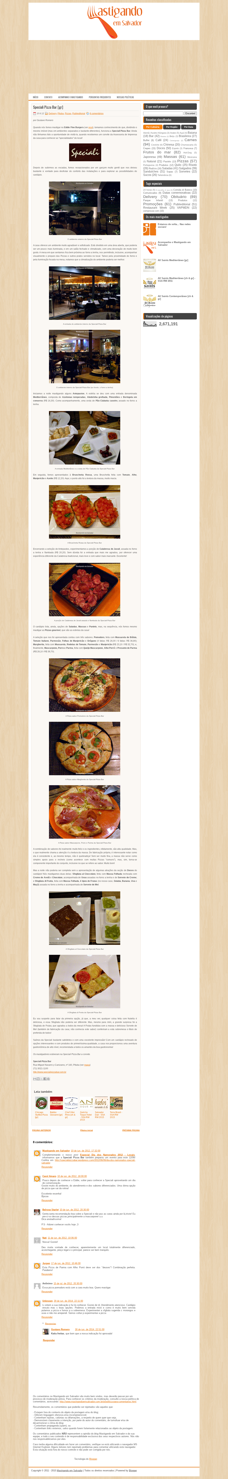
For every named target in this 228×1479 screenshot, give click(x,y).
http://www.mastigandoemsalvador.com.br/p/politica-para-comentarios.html (98, 1401)
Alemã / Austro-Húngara (154, 133)
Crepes (147, 148)
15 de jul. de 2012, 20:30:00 (68, 1283)
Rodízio (153, 168)
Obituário (178, 197)
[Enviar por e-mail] (35, 1079)
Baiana (192, 132)
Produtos (163, 165)
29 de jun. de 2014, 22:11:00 (68, 1301)
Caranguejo (174, 140)
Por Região (171, 127)
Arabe (173, 133)
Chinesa (168, 144)
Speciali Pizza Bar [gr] (48, 107)
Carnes (191, 140)
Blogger (93, 1459)
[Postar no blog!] (38, 1079)
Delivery (52, 113)
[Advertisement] (114, 67)
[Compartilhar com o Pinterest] (48, 1079)
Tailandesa (163, 175)
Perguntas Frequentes (100, 97)
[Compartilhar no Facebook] (45, 1079)
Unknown (47, 1301)
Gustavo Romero (60, 1329)
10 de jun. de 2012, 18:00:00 (72, 1176)
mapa (87, 1065)
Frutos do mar (157, 152)
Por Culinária (152, 127)
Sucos (147, 174)
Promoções (153, 204)
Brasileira (185, 136)
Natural (151, 161)
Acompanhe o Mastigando (70, 97)
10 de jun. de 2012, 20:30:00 (74, 1209)
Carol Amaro (49, 1176)
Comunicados (150, 193)
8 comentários (96, 113)
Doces (161, 148)
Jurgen (46, 1263)
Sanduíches (150, 171)
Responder (47, 1167)
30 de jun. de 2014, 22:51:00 (89, 1329)
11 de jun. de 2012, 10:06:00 (62, 1238)
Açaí (182, 133)
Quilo (178, 164)
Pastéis (167, 161)
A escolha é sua (163, 190)
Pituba (61, 113)
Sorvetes (184, 171)
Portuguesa (148, 165)
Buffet (146, 140)
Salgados (185, 168)
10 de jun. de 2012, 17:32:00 (85, 1150)
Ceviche (155, 145)
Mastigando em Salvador (56, 1150)
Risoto (193, 164)
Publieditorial (78, 113)
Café (159, 140)
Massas (170, 156)
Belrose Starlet (50, 1209)
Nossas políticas (125, 97)
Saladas (167, 168)
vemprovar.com (151, 211)
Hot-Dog (187, 152)
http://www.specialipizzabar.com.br (49, 1072)
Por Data (188, 127)
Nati (44, 1238)
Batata (163, 136)
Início (35, 97)
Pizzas (68, 113)
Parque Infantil (153, 200)
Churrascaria (187, 145)
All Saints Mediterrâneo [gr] (173, 260)
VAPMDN (183, 207)
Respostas (50, 1323)
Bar (151, 136)
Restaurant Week (155, 207)
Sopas (170, 171)
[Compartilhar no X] (41, 1079)
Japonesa (149, 156)
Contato (48, 97)
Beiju (172, 136)
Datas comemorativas (177, 192)
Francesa (188, 148)
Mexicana (192, 157)
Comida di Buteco (182, 190)
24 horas (147, 190)
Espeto (175, 148)
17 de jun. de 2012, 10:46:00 (66, 1263)
